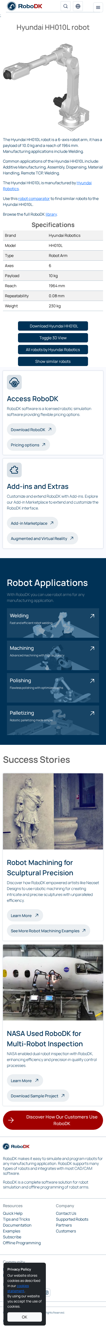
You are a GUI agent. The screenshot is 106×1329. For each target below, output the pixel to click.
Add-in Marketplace (29, 523)
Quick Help (12, 1213)
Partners (64, 1225)
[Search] (66, 6)
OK (24, 1317)
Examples (11, 1231)
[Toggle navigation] (98, 7)
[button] (78, 6)
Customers (66, 1231)
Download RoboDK (28, 429)
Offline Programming (22, 1242)
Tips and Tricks (16, 1219)
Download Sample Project (34, 1096)
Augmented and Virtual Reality (39, 538)
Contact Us (66, 1213)
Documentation (17, 1225)
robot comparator (34, 198)
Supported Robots (72, 1219)
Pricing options (25, 445)
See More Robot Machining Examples (45, 930)
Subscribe (12, 1237)
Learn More (27, 915)
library (51, 214)
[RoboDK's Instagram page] (46, 1293)
